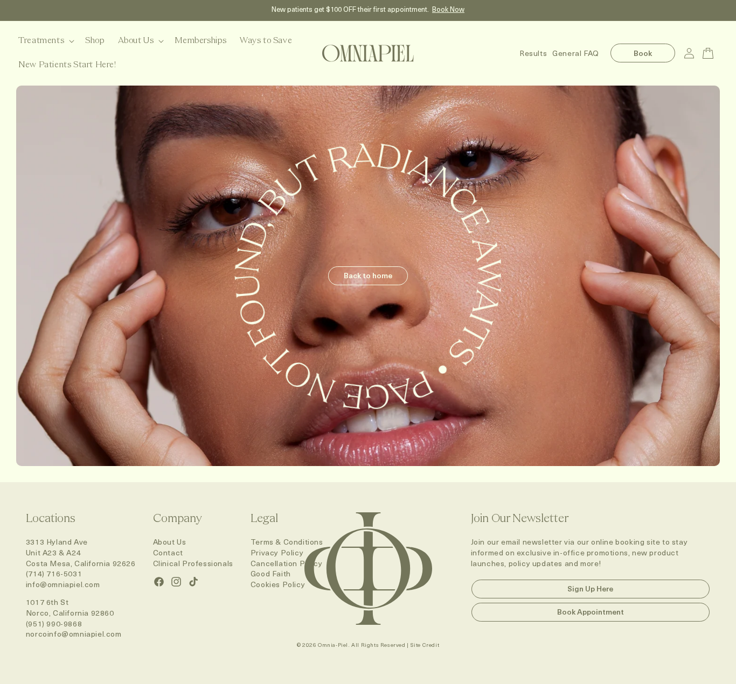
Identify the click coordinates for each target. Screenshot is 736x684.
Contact (168, 552)
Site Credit (425, 644)
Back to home (368, 275)
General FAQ (575, 53)
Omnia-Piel (333, 644)
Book (643, 53)
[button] (45, 41)
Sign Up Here (590, 588)
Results (533, 53)
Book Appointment (590, 611)
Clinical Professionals (193, 563)
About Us (169, 541)
